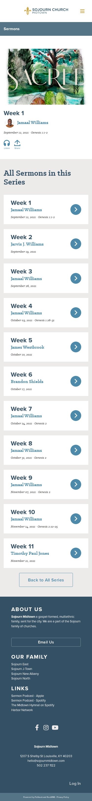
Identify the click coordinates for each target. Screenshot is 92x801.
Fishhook (39, 797)
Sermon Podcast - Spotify (28, 700)
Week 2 (21, 236)
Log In (75, 783)
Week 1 (21, 202)
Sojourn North (20, 678)
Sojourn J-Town (21, 668)
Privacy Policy (63, 797)
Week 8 (21, 443)
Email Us (46, 642)
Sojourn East (19, 664)
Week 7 (21, 408)
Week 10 (23, 511)
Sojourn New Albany (25, 673)
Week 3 (21, 271)
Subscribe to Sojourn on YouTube (55, 727)
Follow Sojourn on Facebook (37, 727)
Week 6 (21, 374)
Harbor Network (22, 710)
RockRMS (51, 797)
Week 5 (21, 340)
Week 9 (21, 477)
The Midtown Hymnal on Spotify (32, 705)
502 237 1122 (46, 765)
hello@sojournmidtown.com (46, 760)
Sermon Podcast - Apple (27, 695)
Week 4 (21, 305)
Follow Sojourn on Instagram (46, 727)
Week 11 (22, 546)
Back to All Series (46, 580)
